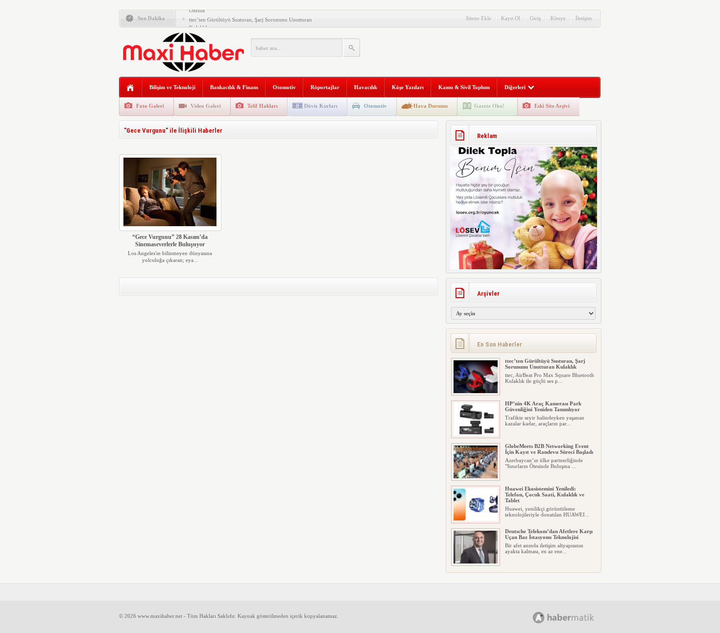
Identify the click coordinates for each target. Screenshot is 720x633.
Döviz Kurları (320, 106)
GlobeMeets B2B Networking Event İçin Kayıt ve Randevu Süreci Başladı (549, 449)
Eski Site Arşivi (552, 106)
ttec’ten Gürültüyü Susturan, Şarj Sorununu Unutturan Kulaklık (545, 364)
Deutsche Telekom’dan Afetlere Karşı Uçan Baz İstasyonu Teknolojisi (549, 534)
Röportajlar (325, 87)
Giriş (535, 18)
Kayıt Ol (510, 18)
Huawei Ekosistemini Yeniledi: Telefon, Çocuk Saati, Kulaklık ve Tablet (544, 494)
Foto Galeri (150, 106)
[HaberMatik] (574, 617)
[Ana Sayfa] (130, 88)
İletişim (584, 18)
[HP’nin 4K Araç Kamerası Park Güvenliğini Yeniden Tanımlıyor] (476, 433)
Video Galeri (206, 106)
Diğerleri (515, 87)
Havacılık (365, 87)
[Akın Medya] (539, 617)
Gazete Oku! (489, 106)
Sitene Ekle (478, 18)
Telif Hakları (262, 106)
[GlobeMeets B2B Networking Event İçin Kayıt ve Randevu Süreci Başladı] (476, 476)
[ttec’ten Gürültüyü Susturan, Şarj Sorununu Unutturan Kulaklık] (476, 391)
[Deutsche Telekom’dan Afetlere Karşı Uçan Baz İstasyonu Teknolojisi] (476, 561)
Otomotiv (284, 87)
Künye (558, 18)
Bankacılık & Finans (234, 87)
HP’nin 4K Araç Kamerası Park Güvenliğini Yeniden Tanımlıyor (543, 406)
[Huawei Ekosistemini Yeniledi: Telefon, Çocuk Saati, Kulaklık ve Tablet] (476, 519)
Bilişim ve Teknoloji (172, 87)
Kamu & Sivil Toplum (464, 87)
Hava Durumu (430, 106)
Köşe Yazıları (408, 87)
